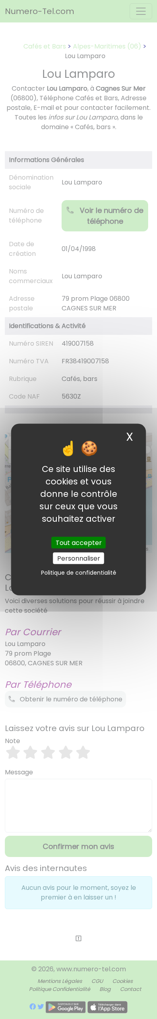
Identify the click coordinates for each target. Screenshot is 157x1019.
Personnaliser (78, 558)
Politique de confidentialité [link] (78, 573)
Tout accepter (79, 542)
